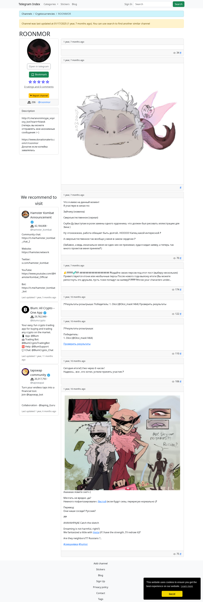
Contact (100, 593)
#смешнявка (70, 544)
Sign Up (100, 581)
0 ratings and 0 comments (39, 86)
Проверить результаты (77, 343)
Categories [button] (50, 4)
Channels (27, 13)
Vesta (96, 532)
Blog (74, 4)
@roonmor (44, 102)
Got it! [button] (172, 594)
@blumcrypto (37, 320)
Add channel (101, 563)
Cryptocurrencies (45, 13)
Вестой (102, 501)
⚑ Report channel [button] (39, 95)
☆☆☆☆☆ (39, 82)
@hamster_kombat (41, 229)
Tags (100, 599)
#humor (83, 544)
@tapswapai (37, 382)
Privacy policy (100, 587)
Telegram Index (29, 4)
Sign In (128, 4)
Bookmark (40, 74)
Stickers (65, 4)
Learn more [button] (187, 586)
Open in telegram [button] (39, 66)
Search (178, 4)
